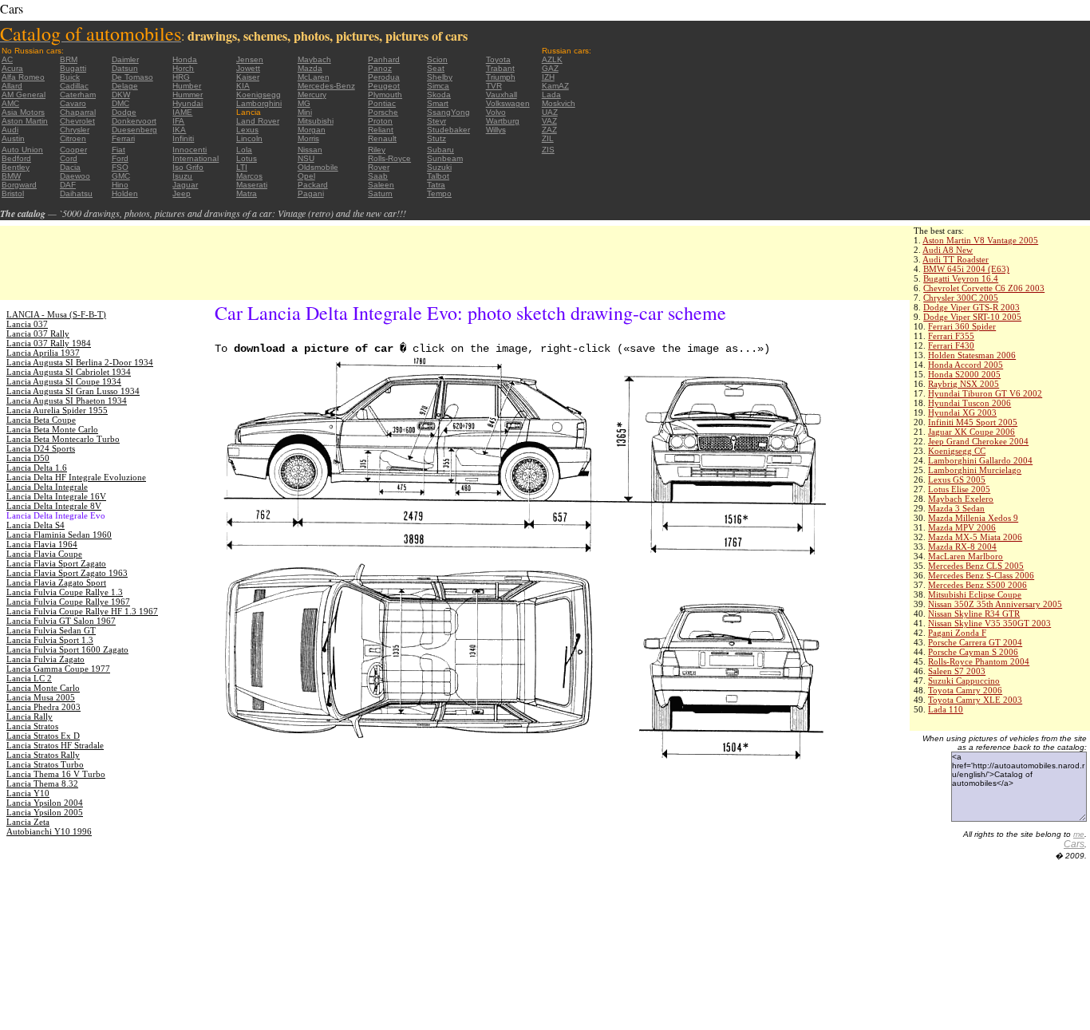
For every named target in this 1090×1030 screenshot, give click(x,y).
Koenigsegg (258, 94)
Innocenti (189, 149)
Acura (12, 68)
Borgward (19, 184)
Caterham (78, 94)
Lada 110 (945, 709)
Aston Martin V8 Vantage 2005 (980, 240)
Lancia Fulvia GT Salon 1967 (61, 620)
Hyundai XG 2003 (962, 412)
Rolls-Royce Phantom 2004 (978, 661)
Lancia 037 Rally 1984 (48, 343)
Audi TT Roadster (955, 259)
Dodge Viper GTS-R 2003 (971, 307)
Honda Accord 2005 (965, 364)
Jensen (249, 59)
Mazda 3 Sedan (956, 508)
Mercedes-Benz (326, 85)
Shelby (439, 77)
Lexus (247, 129)
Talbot (438, 176)
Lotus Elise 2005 (959, 489)
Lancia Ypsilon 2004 (44, 802)
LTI (241, 167)
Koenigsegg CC (956, 451)
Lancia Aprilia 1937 (43, 352)
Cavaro (73, 103)
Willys (496, 129)
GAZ (550, 68)
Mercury (312, 94)
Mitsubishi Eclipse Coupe (974, 594)
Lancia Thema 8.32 (42, 783)
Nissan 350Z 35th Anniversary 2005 (995, 604)
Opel (306, 176)
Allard (12, 85)
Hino (120, 184)
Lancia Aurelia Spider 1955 (57, 410)
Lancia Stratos (32, 726)
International (195, 158)
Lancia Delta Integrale (47, 486)
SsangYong (448, 112)
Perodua (384, 77)
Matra (246, 193)
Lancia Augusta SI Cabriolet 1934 (68, 372)
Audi (10, 129)
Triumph (500, 77)
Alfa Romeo (23, 77)
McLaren (314, 77)
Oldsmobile (318, 167)
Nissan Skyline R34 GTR (974, 613)
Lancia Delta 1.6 (36, 467)
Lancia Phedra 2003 (43, 707)
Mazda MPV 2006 (962, 527)
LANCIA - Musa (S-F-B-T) (56, 314)
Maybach (314, 59)
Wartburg (502, 120)
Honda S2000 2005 (964, 374)
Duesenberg (134, 129)
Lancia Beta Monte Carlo (52, 429)
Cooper (73, 149)
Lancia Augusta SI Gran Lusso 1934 (73, 391)
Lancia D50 (27, 458)
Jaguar (185, 184)
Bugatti (73, 68)
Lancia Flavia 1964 (41, 544)
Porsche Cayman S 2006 (973, 652)
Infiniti (183, 138)
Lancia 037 (27, 324)
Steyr (436, 120)
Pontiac (382, 103)
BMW (11, 176)
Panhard (384, 59)
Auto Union (22, 149)
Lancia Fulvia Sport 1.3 (49, 640)
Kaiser (247, 77)
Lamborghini (259, 103)
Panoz (380, 68)
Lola (244, 149)
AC (7, 59)
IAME (182, 112)
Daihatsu (76, 193)
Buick (70, 77)
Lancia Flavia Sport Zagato (56, 563)
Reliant (380, 129)
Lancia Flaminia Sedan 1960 (59, 534)
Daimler (125, 59)
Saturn (380, 193)
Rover (378, 167)
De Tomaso (132, 77)
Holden (125, 193)
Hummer (187, 94)
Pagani (311, 193)
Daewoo (75, 176)
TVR (494, 85)
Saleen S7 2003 (956, 671)
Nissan (310, 149)
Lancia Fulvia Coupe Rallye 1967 (68, 601)
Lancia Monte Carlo (43, 688)
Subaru (440, 149)
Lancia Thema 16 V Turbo (55, 774)
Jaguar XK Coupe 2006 (971, 431)
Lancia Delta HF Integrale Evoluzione (76, 477)
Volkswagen (508, 103)
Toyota (498, 59)
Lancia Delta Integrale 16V (56, 496)
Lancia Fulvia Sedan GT (51, 630)
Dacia (70, 167)
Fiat (118, 149)
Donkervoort (134, 120)
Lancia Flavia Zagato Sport (56, 582)
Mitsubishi (316, 120)
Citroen (73, 138)
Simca (438, 85)
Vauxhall (501, 94)
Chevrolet (77, 120)
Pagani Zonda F (957, 632)
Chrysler (74, 129)
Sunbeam (445, 158)
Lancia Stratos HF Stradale (55, 745)
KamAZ (555, 85)
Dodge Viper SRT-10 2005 (972, 317)
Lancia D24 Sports (40, 448)
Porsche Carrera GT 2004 (975, 642)
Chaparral (78, 112)
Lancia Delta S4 (35, 525)
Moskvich (558, 103)
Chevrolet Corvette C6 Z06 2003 (984, 288)
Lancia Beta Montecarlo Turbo (63, 439)
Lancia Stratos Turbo (45, 764)
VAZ (549, 120)
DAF (68, 184)
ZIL (548, 138)
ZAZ (549, 129)
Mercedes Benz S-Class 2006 (981, 575)
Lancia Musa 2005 (40, 697)
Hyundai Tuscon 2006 (969, 403)
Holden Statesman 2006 (972, 355)
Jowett (248, 68)
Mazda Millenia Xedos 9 (973, 518)
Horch (183, 68)
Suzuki (439, 167)
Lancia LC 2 (29, 678)
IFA (178, 120)
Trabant (500, 68)
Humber (186, 85)
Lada (551, 94)
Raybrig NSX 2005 (963, 384)
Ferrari (123, 138)
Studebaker (448, 129)
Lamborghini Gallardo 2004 (980, 460)
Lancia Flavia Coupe (44, 553)
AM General (23, 94)
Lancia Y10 (27, 793)
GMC (121, 176)
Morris (308, 138)
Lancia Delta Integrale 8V (53, 506)
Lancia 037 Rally (37, 333)
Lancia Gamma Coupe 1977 (58, 668)
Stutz (436, 138)
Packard (313, 184)
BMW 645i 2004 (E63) (966, 269)
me (1078, 834)
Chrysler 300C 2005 (960, 297)
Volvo (496, 112)
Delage (125, 85)
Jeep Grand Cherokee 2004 (978, 441)
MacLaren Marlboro (965, 556)
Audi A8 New (947, 250)
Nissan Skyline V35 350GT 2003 (989, 623)
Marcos (249, 176)
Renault (382, 138)
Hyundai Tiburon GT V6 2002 (985, 393)
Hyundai (187, 103)
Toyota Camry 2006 (965, 690)
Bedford (16, 158)
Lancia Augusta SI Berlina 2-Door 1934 (79, 362)
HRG (181, 77)
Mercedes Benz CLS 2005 (976, 565)
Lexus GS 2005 (956, 479)
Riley (376, 149)
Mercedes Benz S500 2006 (977, 585)
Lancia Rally (29, 716)
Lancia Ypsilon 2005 (44, 812)
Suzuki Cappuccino (964, 680)
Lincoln (249, 138)
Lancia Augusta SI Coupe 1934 (63, 381)
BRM (68, 59)
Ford (120, 158)
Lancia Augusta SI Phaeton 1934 (66, 400)
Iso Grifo (187, 167)
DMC (120, 103)
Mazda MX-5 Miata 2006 (975, 537)
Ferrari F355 (951, 336)
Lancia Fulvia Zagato (45, 659)
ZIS (548, 149)
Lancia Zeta (27, 822)
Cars (1074, 844)
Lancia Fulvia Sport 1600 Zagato (67, 649)
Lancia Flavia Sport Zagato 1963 (67, 573)
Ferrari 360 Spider (962, 326)
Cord (68, 158)
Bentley (16, 167)
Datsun (125, 68)
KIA (243, 85)
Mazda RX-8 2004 (962, 546)
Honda (184, 59)
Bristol (13, 193)
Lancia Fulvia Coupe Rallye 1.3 (64, 592)
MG (304, 103)
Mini (305, 112)
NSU (306, 158)
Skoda (439, 94)
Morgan (312, 129)
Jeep (181, 193)
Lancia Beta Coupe (41, 419)
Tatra (436, 184)
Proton (380, 120)
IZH (548, 77)
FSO (120, 167)
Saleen (381, 184)
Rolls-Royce (389, 158)
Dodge (124, 112)
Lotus (246, 158)
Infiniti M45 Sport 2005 (972, 422)
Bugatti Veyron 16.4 (960, 278)
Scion (437, 59)
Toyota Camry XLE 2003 (975, 699)
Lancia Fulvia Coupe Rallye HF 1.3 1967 (82, 611)
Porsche (383, 112)
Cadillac (74, 85)
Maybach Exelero (960, 498)
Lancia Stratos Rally (43, 755)
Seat (435, 68)
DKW (121, 94)
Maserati (251, 184)
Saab (378, 176)
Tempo (439, 193)
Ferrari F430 (951, 345)
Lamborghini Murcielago (974, 470)
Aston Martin (25, 120)
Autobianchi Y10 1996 (49, 831)
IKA (179, 129)
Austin (13, 138)
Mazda (310, 68)
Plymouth (385, 94)
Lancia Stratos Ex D (43, 735)
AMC (10, 103)
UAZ (550, 112)
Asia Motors (23, 112)
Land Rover (257, 120)
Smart (437, 103)
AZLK (552, 59)
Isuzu (182, 176)
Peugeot (384, 85)
